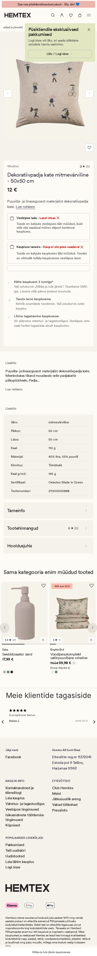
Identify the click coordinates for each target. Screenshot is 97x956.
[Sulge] (89, 29)
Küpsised (12, 825)
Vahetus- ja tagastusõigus (25, 804)
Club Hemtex (62, 788)
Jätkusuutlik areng (66, 799)
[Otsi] (52, 15)
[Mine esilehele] (18, 15)
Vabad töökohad (64, 804)
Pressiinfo (59, 810)
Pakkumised (14, 845)
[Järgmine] (89, 93)
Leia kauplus (15, 798)
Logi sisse (12, 867)
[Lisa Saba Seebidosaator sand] (43, 640)
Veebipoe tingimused (22, 809)
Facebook (13, 757)
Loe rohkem (25, 207)
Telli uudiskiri (15, 850)
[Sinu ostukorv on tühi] (79, 15)
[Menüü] (88, 15)
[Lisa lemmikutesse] (89, 148)
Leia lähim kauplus (19, 862)
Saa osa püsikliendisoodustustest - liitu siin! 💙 (48, 4)
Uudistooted (14, 856)
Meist (56, 793)
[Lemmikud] (70, 15)
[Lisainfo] (73, 664)
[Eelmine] (8, 93)
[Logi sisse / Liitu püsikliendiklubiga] (61, 15)
